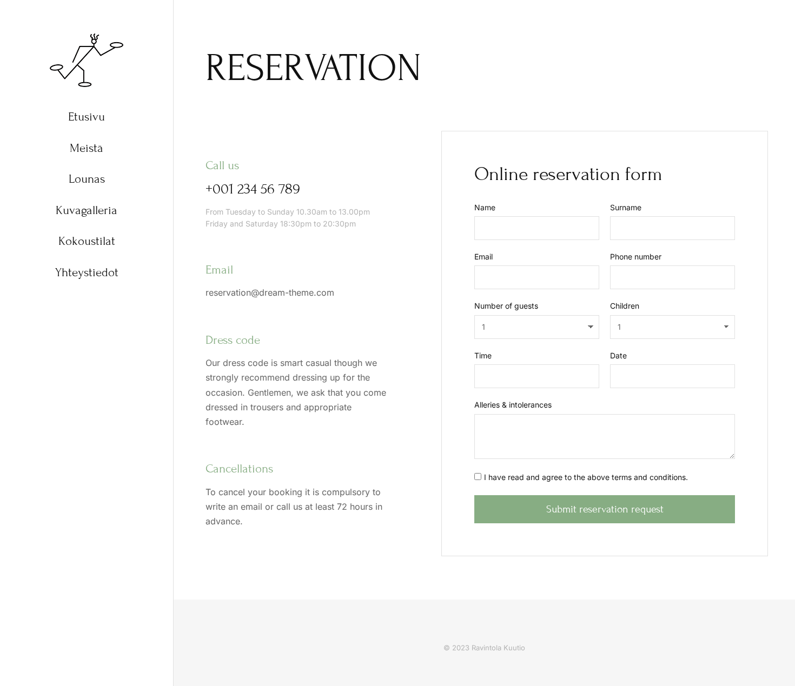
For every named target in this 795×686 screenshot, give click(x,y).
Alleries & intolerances (513, 404)
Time (483, 355)
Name (484, 207)
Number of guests (506, 305)
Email (483, 256)
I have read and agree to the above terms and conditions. (586, 477)
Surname (625, 207)
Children (624, 305)
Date (618, 355)
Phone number (635, 256)
